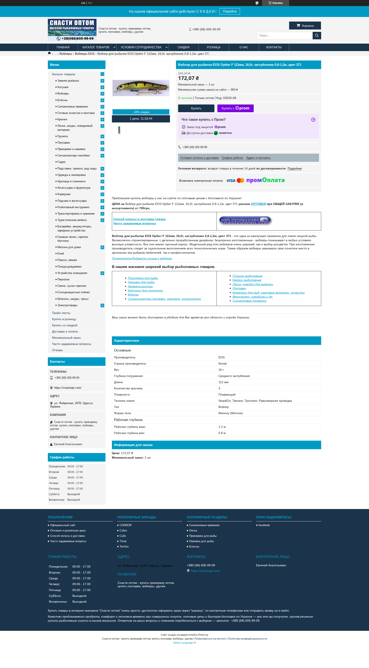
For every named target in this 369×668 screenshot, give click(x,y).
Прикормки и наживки (71, 149)
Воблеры (66, 53)
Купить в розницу (64, 319)
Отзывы (57, 350)
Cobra (123, 530)
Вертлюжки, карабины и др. (253, 296)
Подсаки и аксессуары (72, 200)
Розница (214, 47)
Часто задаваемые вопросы (134, 223)
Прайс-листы (61, 313)
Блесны (133, 294)
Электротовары (67, 305)
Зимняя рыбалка (68, 80)
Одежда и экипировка (71, 175)
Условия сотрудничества (141, 47)
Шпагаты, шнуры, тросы (72, 298)
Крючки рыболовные (247, 280)
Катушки (62, 87)
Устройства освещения (72, 273)
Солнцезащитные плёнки (73, 292)
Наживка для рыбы (141, 282)
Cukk (123, 535)
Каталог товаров (95, 47)
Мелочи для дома (69, 247)
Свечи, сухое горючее (71, 285)
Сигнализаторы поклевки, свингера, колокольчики (164, 298)
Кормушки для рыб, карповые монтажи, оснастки (269, 292)
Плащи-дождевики (69, 266)
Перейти (230, 11)
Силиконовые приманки (72, 106)
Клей (60, 253)
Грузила (62, 136)
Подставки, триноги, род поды (77, 168)
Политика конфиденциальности (247, 638)
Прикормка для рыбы (143, 278)
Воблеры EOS (84, 53)
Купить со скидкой (64, 325)
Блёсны (62, 100)
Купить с (228, 108)
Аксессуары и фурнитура (73, 187)
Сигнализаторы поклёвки (73, 155)
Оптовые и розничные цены (68, 530)
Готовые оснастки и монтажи (76, 113)
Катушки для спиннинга (145, 290)
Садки (61, 161)
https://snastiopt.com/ (67, 387)
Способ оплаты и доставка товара (139, 219)
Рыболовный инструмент (73, 207)
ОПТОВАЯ (258, 204)
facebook (264, 525)
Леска (193, 530)
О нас (244, 47)
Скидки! (184, 47)
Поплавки (239, 288)
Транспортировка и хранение (76, 213)
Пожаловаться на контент (210, 638)
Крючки (62, 119)
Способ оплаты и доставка (67, 535)
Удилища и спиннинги (71, 181)
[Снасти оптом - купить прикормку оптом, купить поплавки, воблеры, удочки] (72, 40)
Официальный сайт (62, 525)
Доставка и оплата (65, 331)
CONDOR (126, 525)
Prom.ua (203, 634)
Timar (123, 541)
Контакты (274, 47)
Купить (196, 108)
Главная (63, 47)
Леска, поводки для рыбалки (253, 284)
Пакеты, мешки (67, 260)
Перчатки (63, 279)
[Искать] (317, 35)
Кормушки (63, 194)
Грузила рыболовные (247, 276)
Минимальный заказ (66, 337)
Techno (124, 546)
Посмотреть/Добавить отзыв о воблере (142, 258)
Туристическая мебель (72, 220)
